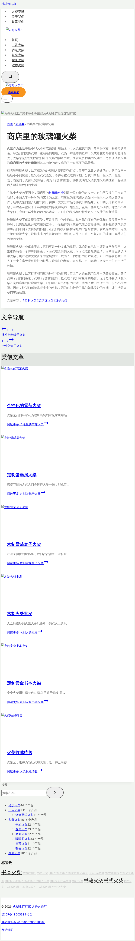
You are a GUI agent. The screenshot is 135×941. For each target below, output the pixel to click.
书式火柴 (113, 880)
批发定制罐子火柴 (13, 332)
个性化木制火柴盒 (76, 873)
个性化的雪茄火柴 (24, 405)
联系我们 (18, 22)
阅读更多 (25, 424)
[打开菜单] (7, 99)
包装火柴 (18, 55)
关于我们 (18, 16)
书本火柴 (11, 872)
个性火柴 (27, 881)
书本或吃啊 (12, 887)
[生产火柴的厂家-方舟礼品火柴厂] (15, 30)
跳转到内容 (8, 4)
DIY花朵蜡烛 (96, 873)
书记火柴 (77, 881)
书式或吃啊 (44, 887)
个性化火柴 (59, 887)
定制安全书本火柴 (24, 683)
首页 (15, 40)
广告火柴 (18, 45)
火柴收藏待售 (19, 752)
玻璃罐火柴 (56, 193)
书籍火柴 (93, 880)
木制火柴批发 (19, 613)
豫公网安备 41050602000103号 (23, 922)
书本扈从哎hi (28, 887)
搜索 (4, 785)
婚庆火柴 (18, 60)
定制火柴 (30, 300)
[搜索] (55, 792)
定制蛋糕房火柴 (22, 474)
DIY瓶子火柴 (13, 881)
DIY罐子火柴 (41, 881)
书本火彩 (42, 873)
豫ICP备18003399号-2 (16, 914)
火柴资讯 (18, 11)
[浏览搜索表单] (10, 77)
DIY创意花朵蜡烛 (60, 881)
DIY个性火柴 (57, 873)
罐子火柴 (60, 300)
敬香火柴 (18, 65)
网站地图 (7, 930)
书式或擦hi (112, 873)
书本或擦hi (29, 873)
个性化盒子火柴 (11, 343)
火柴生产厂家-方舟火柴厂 (30, 906)
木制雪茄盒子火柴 (24, 544)
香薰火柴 (18, 50)
